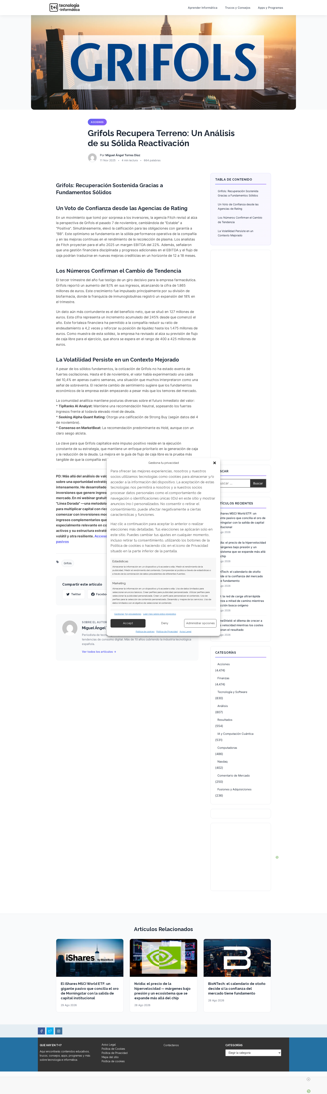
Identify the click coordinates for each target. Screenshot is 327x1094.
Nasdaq (222, 761)
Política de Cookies (113, 1048)
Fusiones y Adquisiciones (234, 789)
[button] (214, 463)
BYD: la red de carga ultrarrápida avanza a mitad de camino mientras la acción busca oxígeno (239, 600)
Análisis (222, 706)
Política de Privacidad (167, 631)
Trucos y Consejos (237, 7)
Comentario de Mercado (233, 775)
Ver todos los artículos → (99, 651)
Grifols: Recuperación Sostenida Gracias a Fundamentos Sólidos (238, 193)
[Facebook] (41, 1031)
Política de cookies (145, 631)
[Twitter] (50, 1031)
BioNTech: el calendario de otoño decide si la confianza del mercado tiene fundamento (239, 576)
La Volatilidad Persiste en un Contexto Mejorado (235, 233)
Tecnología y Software (232, 692)
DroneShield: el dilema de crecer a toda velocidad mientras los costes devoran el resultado (239, 625)
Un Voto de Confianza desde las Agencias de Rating (238, 206)
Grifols (68, 563)
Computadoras (227, 748)
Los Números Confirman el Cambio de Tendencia (240, 219)
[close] (308, 1079)
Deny (164, 623)
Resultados (224, 720)
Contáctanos (171, 1045)
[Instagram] (58, 1031)
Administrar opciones (200, 623)
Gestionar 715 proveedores (127, 614)
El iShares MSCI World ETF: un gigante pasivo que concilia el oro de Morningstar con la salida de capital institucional (240, 520)
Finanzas (223, 678)
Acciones (97, 122)
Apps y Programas (270, 7)
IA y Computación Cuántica (235, 734)
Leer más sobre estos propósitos (159, 614)
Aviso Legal (185, 631)
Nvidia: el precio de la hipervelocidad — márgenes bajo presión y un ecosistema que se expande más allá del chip (240, 549)
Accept (128, 623)
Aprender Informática (202, 7)
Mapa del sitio (110, 1057)
